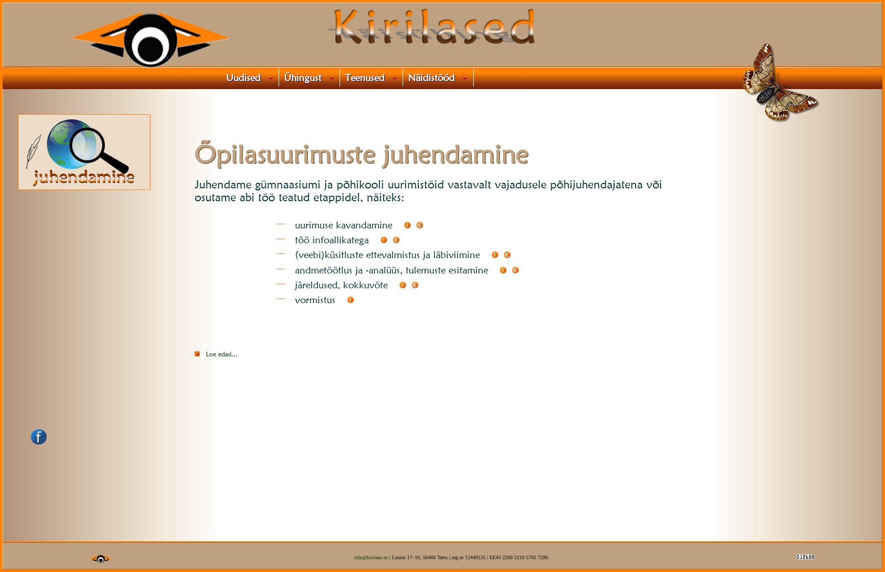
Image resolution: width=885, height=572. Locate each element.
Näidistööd (434, 77)
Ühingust (305, 77)
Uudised (246, 77)
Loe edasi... (222, 354)
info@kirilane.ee (371, 557)
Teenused (367, 77)
